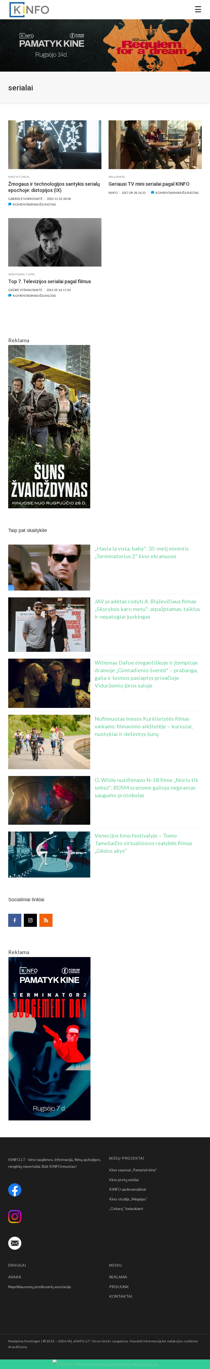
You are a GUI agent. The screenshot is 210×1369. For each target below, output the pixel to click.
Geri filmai (16, 274)
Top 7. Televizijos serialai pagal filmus (49, 281)
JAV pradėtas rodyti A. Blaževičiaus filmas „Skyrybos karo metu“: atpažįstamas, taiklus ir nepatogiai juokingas (147, 609)
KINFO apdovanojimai (127, 1189)
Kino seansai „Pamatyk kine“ (133, 1170)
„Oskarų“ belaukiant (126, 1208)
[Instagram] (30, 920)
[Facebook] (14, 920)
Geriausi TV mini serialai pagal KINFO (149, 184)
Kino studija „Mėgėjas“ (128, 1199)
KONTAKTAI (120, 1296)
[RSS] (45, 920)
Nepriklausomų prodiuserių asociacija (39, 1286)
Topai (30, 274)
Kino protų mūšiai (124, 1179)
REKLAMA (118, 1277)
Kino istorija (18, 176)
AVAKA (14, 1277)
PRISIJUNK (119, 1286)
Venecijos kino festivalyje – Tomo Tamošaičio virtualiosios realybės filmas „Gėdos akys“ (143, 843)
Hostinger (32, 1341)
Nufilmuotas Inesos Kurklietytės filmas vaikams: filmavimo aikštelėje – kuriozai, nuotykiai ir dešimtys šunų (144, 726)
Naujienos (117, 176)
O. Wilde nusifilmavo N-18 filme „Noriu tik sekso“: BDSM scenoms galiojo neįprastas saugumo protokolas (146, 787)
